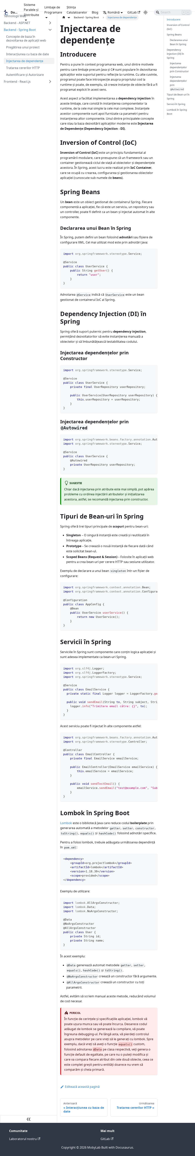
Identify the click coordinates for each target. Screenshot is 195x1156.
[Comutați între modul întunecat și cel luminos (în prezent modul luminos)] (145, 12)
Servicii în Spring (176, 104)
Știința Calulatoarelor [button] (77, 9)
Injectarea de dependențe (24, 61)
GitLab (132, 12)
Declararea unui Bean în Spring (179, 42)
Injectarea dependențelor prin (178, 82)
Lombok (66, 823)
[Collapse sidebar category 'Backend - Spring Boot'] (50, 30)
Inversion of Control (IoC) (178, 27)
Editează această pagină (82, 1087)
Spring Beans (174, 34)
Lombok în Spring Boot (177, 111)
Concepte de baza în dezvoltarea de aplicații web (26, 38)
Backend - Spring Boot (20, 30)
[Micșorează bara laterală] (28, 1119)
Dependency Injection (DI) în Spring (175, 53)
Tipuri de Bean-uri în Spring (178, 96)
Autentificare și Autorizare (25, 75)
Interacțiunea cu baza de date (27, 54)
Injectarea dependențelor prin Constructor (179, 67)
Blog (95, 12)
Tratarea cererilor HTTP (23, 68)
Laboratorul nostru (23, 1139)
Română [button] (114, 12)
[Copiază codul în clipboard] (153, 253)
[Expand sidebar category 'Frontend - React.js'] (50, 81)
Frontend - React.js (17, 81)
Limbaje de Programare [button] (53, 9)
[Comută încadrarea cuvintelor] (146, 370)
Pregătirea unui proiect (23, 47)
